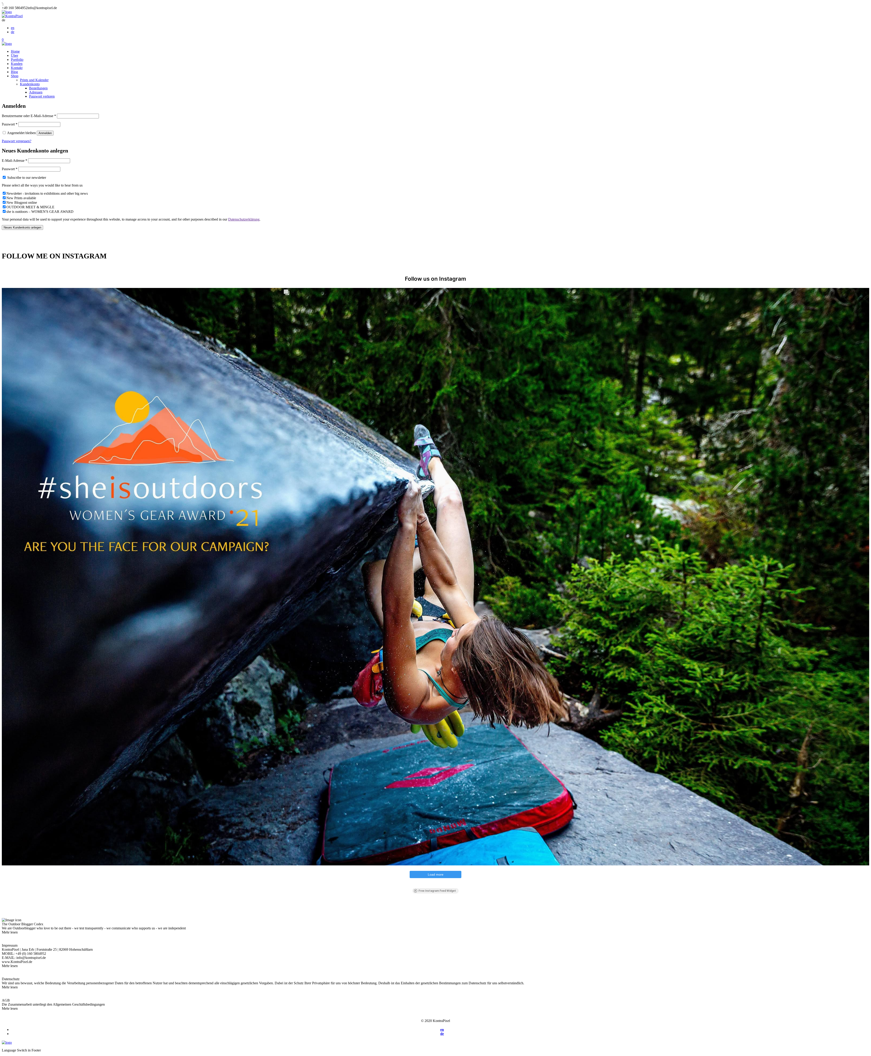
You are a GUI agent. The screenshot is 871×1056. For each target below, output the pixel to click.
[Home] (7, 12)
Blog (14, 72)
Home (15, 51)
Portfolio (17, 59)
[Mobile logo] (7, 1042)
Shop (14, 76)
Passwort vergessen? (16, 141)
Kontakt (16, 68)
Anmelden (45, 133)
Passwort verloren (42, 96)
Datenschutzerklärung (243, 219)
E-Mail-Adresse (14, 160)
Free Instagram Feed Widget (437, 890)
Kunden (16, 64)
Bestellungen (38, 88)
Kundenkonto (30, 84)
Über (14, 55)
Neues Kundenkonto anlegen (22, 227)
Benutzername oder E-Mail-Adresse (29, 116)
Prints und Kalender (34, 80)
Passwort (9, 124)
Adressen (35, 92)
